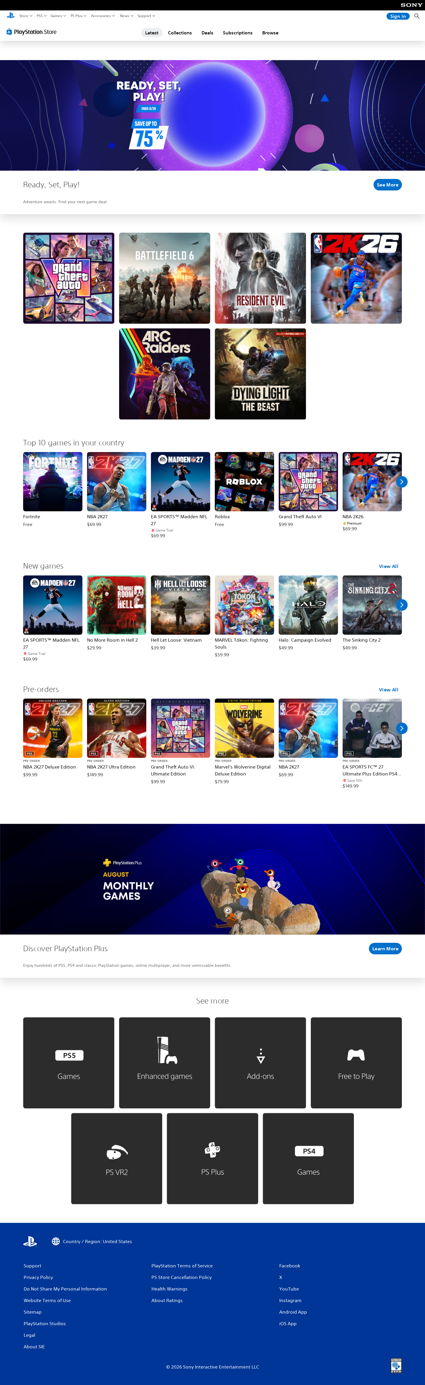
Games (56, 16)
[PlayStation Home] (11, 16)
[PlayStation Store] (33, 31)
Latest (151, 33)
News (125, 16)
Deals (207, 33)
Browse (270, 33)
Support (144, 16)
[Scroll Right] (402, 482)
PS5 (40, 16)
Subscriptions (238, 33)
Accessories (101, 16)
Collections (180, 33)
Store (24, 16)
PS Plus (77, 16)
